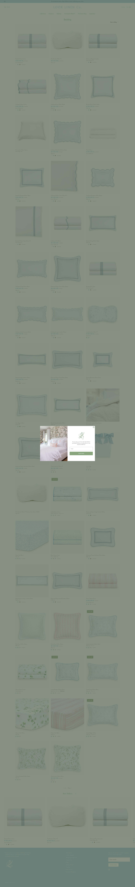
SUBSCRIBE (81, 453)
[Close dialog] (93, 427)
